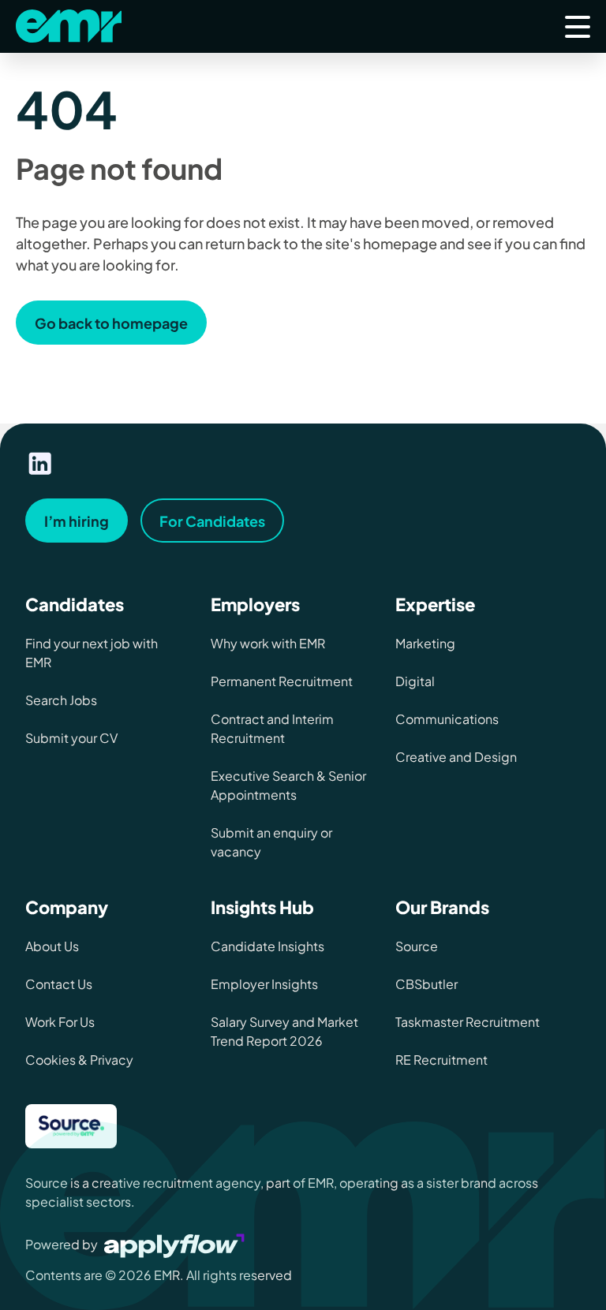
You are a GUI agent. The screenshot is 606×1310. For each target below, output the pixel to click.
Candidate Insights (267, 946)
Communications (447, 719)
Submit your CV (71, 738)
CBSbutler (426, 984)
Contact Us (58, 984)
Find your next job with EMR (91, 652)
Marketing (425, 643)
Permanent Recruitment (282, 681)
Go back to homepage (111, 323)
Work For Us (60, 1021)
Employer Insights (264, 984)
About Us (52, 946)
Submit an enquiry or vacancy (271, 842)
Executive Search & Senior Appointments (288, 785)
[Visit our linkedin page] (40, 464)
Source (416, 946)
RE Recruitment (441, 1059)
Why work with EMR (268, 643)
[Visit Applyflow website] (176, 1244)
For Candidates (212, 521)
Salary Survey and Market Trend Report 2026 (284, 1031)
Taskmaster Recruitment (467, 1021)
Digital (415, 681)
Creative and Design (456, 756)
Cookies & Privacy (79, 1059)
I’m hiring (76, 521)
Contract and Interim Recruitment (272, 728)
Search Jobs (61, 700)
